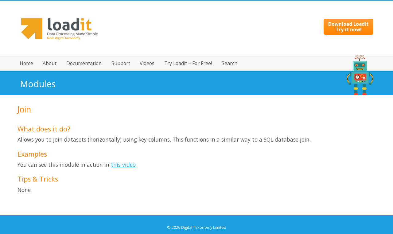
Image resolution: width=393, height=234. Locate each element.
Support (120, 63)
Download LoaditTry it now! (348, 26)
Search (229, 63)
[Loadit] (59, 54)
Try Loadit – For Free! (188, 63)
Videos (147, 63)
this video (123, 164)
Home (26, 63)
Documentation (84, 63)
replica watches (171, 217)
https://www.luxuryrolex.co (211, 217)
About (49, 63)
